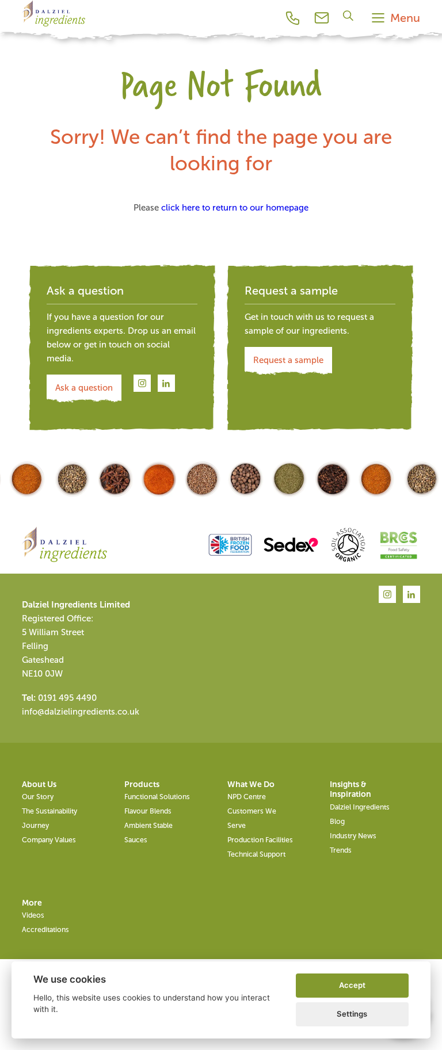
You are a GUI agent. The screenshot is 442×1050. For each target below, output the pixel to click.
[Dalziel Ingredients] (53, 26)
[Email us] (321, 17)
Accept (352, 985)
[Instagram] (142, 384)
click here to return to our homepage (234, 207)
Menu (405, 18)
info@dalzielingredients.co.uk (80, 711)
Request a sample (288, 360)
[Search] (350, 15)
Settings (352, 1013)
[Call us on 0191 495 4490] (293, 17)
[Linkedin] (166, 384)
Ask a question (84, 387)
